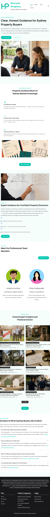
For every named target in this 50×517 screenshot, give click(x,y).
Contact (32, 7)
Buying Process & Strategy (14, 342)
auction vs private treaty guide (30, 458)
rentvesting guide (13, 467)
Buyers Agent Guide (4, 342)
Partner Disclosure (38, 501)
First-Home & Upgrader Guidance (32, 342)
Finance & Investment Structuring (7, 392)
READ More (5, 236)
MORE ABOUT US (44, 257)
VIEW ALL (25, 408)
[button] (38, 4)
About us (17, 37)
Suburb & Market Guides (5, 367)
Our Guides (3, 499)
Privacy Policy (37, 496)
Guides (35, 4)
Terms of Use (37, 499)
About (41, 4)
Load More (25, 401)
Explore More (6, 37)
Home (31, 4)
